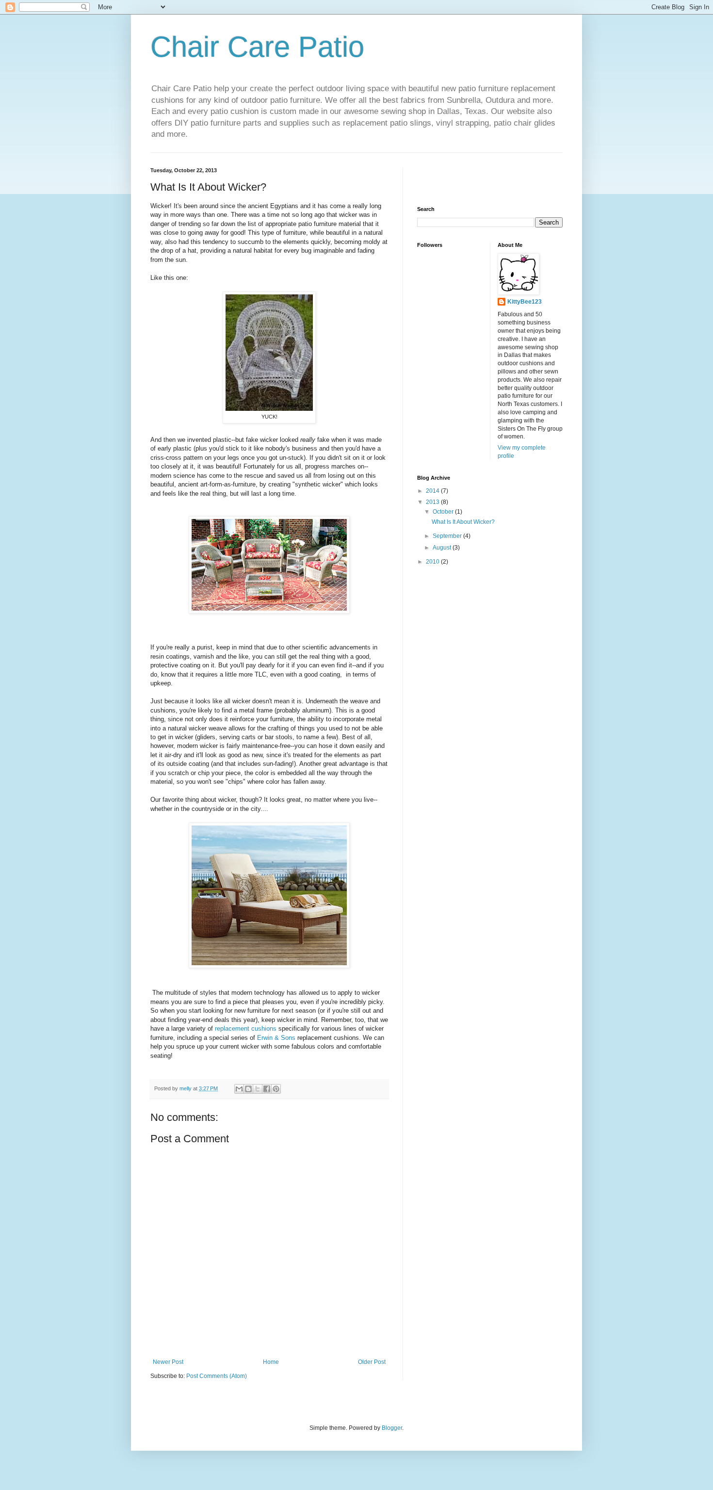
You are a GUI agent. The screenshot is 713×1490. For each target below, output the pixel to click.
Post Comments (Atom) (216, 1376)
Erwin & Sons (276, 1037)
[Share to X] (257, 1089)
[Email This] (239, 1089)
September (448, 536)
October (444, 511)
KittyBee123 (524, 301)
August (443, 547)
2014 (433, 490)
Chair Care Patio (257, 47)
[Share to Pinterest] (276, 1089)
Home (271, 1362)
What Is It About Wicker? (463, 521)
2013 (433, 502)
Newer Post (168, 1362)
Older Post (372, 1362)
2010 (433, 561)
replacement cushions (246, 1028)
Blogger (392, 1428)
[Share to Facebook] (267, 1089)
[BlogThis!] (248, 1089)
